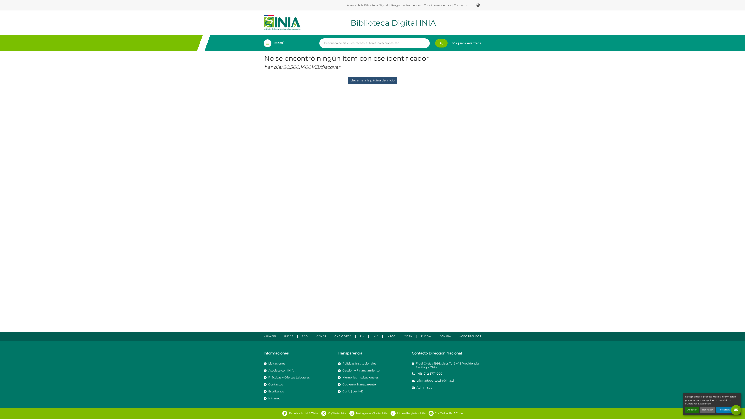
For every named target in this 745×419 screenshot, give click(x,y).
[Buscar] (441, 43)
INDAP (288, 336)
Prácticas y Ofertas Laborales (289, 377)
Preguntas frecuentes (406, 5)
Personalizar (725, 409)
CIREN (408, 336)
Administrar (425, 387)
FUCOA (426, 336)
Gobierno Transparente (359, 384)
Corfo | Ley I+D (352, 391)
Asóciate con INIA (281, 370)
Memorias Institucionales (360, 377)
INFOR (391, 336)
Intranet (274, 398)
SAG (305, 336)
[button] (478, 5)
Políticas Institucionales (359, 363)
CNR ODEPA (342, 336)
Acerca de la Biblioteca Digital (367, 5)
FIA (362, 336)
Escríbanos (276, 391)
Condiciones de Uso (437, 5)
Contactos (275, 384)
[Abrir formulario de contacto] (736, 410)
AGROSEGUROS (470, 336)
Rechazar (707, 409)
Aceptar (692, 409)
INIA (375, 336)
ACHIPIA (445, 336)
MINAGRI (270, 336)
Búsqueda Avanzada (466, 43)
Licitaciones (276, 363)
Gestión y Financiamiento (360, 370)
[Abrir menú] (267, 43)
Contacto (460, 5)
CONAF (321, 336)
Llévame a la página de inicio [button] (372, 80)
